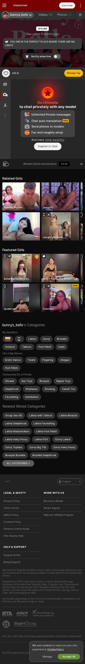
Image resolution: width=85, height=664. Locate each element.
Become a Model (53, 501)
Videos (45, 15)
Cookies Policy (12, 522)
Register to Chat (47, 146)
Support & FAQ (12, 555)
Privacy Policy (12, 501)
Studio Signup (52, 508)
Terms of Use (11, 508)
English (67, 481)
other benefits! (54, 139)
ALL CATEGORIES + (18, 463)
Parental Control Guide (16, 529)
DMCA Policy (11, 515)
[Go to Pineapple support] (6, 624)
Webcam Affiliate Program (58, 515)
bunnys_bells (12, 325)
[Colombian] (7, 339)
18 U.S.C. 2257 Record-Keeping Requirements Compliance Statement (41, 636)
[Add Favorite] (6, 73)
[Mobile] (19, 339)
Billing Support (12, 562)
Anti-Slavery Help (14, 536)
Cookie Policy (55, 649)
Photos (64, 15)
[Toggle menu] (4, 5)
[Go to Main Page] (25, 5)
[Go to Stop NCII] (25, 624)
